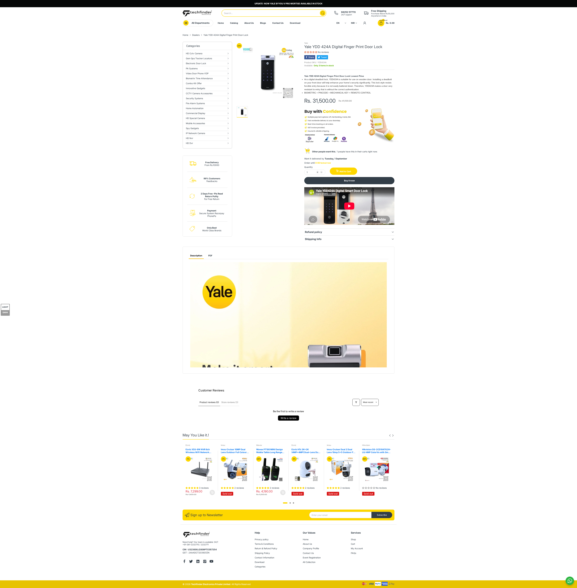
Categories (260, 566)
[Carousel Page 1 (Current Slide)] (285, 503)
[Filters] (356, 402)
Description (196, 255)
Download (259, 562)
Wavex (224, 445)
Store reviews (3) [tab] (229, 402)
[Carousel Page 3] (293, 503)
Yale (306, 43)
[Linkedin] (198, 561)
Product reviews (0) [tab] (209, 402)
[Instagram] (205, 562)
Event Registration (312, 557)
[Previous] (392, 435)
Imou (188, 445)
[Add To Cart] (247, 492)
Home (305, 539)
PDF (210, 255)
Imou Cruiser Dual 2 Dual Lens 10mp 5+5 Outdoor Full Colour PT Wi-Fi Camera (306, 451)
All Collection (309, 562)
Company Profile (311, 548)
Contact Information (264, 557)
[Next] (389, 435)
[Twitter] (191, 562)
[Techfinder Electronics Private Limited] (197, 13)
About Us (307, 544)
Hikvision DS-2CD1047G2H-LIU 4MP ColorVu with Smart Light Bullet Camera (341, 451)
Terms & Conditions (264, 544)
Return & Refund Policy (266, 548)
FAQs (353, 553)
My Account (357, 548)
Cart (353, 544)
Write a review (288, 418)
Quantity (308, 167)
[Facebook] (184, 562)
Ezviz (258, 445)
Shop (353, 539)
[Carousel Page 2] (290, 503)
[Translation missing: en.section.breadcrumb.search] (322, 13)
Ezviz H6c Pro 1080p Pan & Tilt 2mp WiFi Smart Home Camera (375, 451)
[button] (311, 52)
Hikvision (331, 445)
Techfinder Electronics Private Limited (210, 584)
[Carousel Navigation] (391, 435)
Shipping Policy (262, 553)
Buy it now (349, 180)
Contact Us (308, 553)
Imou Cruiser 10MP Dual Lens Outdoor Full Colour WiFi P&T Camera (198, 451)
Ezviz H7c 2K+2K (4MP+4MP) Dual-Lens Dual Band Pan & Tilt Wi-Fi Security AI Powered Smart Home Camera (270, 451)
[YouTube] (211, 562)
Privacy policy (262, 539)
